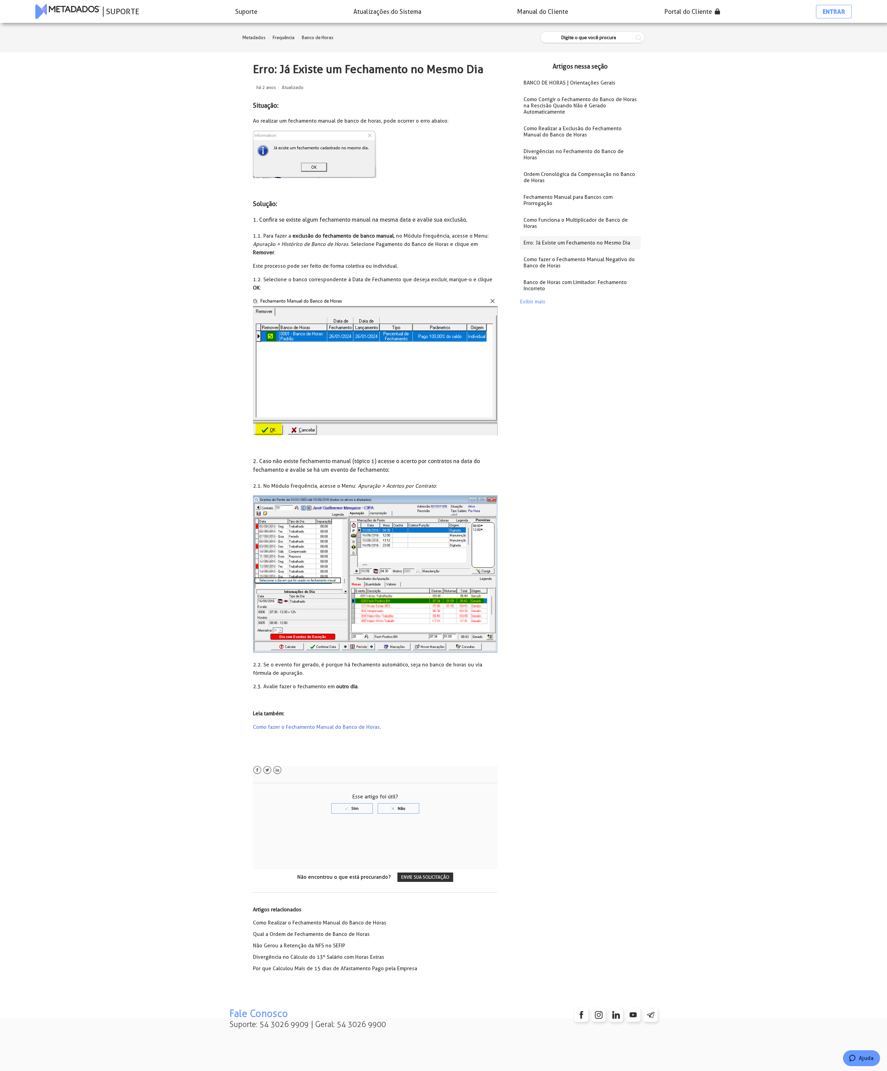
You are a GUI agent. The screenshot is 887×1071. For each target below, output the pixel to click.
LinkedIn (277, 770)
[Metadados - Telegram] (651, 1015)
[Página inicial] (67, 11)
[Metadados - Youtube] (633, 1015)
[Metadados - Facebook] (581, 1015)
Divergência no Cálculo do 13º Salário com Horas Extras (318, 957)
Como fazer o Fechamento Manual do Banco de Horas (316, 727)
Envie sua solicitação (425, 877)
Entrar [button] (834, 11)
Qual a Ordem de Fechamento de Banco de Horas (311, 934)
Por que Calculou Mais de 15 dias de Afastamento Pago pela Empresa (335, 968)
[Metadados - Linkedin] (616, 1015)
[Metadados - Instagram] (599, 1015)
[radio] (352, 808)
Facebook (257, 770)
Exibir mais (532, 302)
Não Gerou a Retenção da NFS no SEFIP (299, 945)
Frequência (284, 37)
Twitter (267, 770)
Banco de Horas (317, 37)
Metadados (254, 37)
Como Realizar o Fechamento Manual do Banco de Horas (319, 923)
